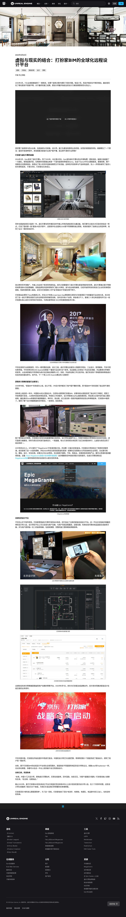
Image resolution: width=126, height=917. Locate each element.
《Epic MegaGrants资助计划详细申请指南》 (41, 456)
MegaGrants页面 (21, 458)
